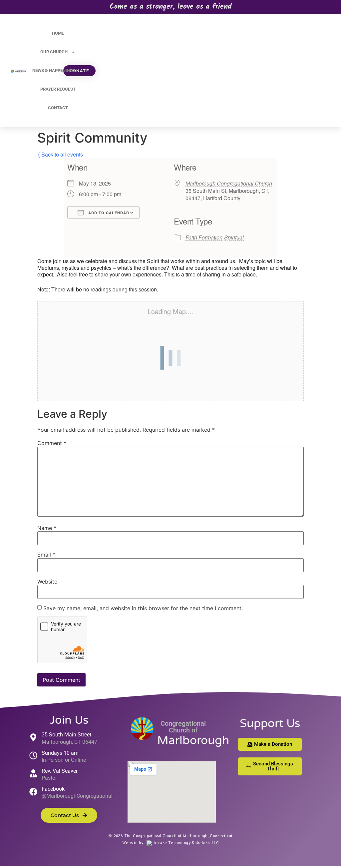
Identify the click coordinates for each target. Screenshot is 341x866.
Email (46, 554)
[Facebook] (33, 792)
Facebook (53, 789)
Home (58, 33)
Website (47, 581)
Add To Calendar (108, 212)
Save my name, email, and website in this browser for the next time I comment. (143, 608)
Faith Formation (203, 237)
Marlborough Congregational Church (228, 183)
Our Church (54, 51)
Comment (51, 443)
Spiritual (234, 237)
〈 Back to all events (60, 154)
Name (46, 528)
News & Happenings (54, 70)
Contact (58, 107)
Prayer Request (58, 89)
